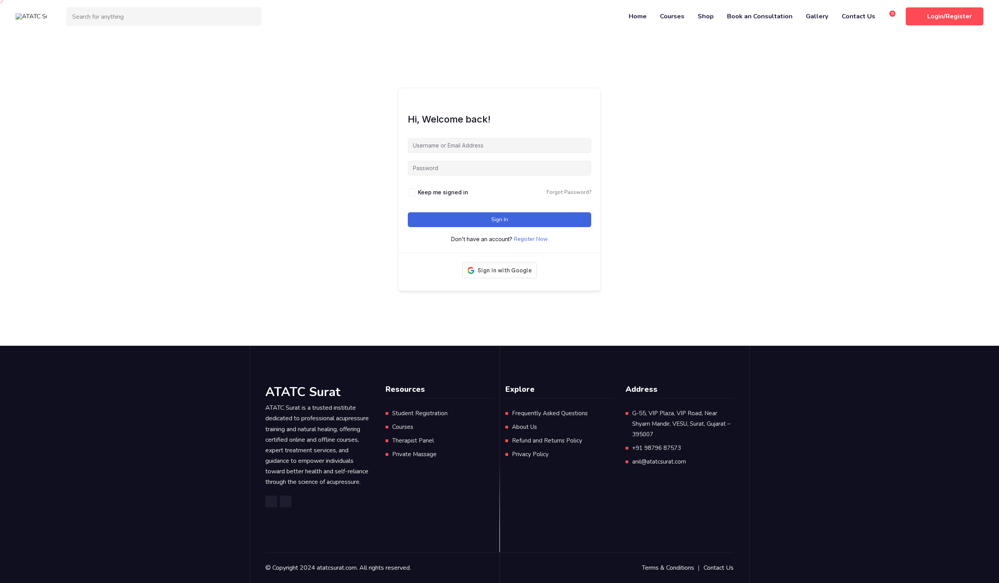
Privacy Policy (530, 454)
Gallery (817, 16)
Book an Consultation (760, 16)
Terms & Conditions (668, 567)
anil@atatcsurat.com (659, 462)
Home (638, 16)
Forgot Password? (569, 192)
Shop (706, 16)
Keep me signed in (443, 192)
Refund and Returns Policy (547, 440)
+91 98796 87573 (656, 448)
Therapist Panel (413, 440)
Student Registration (420, 413)
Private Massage (414, 454)
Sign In (499, 219)
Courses (672, 16)
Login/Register (949, 16)
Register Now (531, 239)
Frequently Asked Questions (550, 413)
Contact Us (858, 16)
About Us (524, 427)
